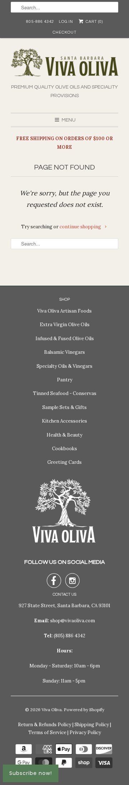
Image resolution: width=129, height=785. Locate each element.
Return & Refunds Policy (44, 725)
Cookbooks (64, 449)
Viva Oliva (52, 709)
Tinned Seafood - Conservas (64, 393)
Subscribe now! (30, 773)
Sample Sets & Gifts (64, 407)
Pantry (64, 380)
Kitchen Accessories (64, 421)
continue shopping (80, 227)
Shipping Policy (92, 725)
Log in (66, 22)
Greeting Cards (64, 462)
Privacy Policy (85, 732)
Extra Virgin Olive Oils (65, 325)
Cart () (93, 22)
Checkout (65, 32)
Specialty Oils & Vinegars (64, 366)
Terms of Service (47, 732)
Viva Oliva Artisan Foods (64, 311)
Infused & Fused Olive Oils (64, 339)
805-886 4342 (40, 22)
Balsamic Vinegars (64, 352)
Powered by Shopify (84, 709)
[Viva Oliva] (64, 65)
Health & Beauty (64, 435)
